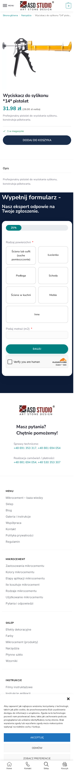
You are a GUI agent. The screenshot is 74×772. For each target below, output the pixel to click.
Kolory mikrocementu (20, 572)
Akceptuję (37, 737)
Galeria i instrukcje (18, 516)
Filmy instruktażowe (19, 687)
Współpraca (13, 523)
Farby (9, 636)
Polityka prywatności (19, 535)
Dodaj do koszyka (37, 140)
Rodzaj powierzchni (18, 242)
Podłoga (21, 275)
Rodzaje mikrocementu (21, 591)
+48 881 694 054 (49, 448)
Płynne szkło (14, 654)
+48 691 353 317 (25, 448)
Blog (9, 510)
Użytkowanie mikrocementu (24, 597)
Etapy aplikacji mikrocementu (25, 578)
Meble (53, 295)
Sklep (9, 504)
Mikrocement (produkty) (22, 642)
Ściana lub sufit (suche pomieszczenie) (21, 255)
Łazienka (53, 255)
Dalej (37, 349)
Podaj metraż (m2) (18, 329)
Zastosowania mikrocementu (25, 566)
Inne (37, 314)
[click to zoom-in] (37, 54)
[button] (68, 699)
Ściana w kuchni (21, 295)
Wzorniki (11, 661)
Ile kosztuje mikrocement (22, 584)
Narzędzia (26, 15)
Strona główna (10, 15)
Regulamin (13, 541)
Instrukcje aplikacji (18, 693)
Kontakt (11, 529)
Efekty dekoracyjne (18, 629)
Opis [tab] (6, 168)
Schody (53, 275)
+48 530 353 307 (49, 462)
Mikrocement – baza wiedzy (24, 498)
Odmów (37, 748)
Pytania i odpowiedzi (19, 603)
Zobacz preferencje (37, 758)
